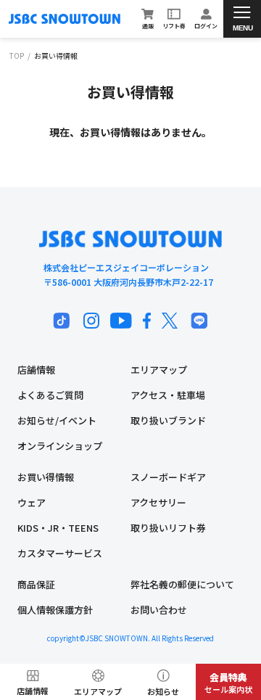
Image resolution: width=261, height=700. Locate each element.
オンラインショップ (59, 445)
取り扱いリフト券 (168, 527)
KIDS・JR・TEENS (58, 527)
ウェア (31, 502)
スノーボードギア (168, 477)
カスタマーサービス (59, 553)
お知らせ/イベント (56, 420)
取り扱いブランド (168, 420)
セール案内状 (228, 682)
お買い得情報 (45, 477)
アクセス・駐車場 (167, 395)
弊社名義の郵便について (182, 584)
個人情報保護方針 (55, 609)
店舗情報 (36, 369)
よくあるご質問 (50, 395)
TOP (16, 55)
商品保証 (36, 584)
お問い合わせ (158, 609)
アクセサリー (158, 502)
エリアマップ (158, 369)
